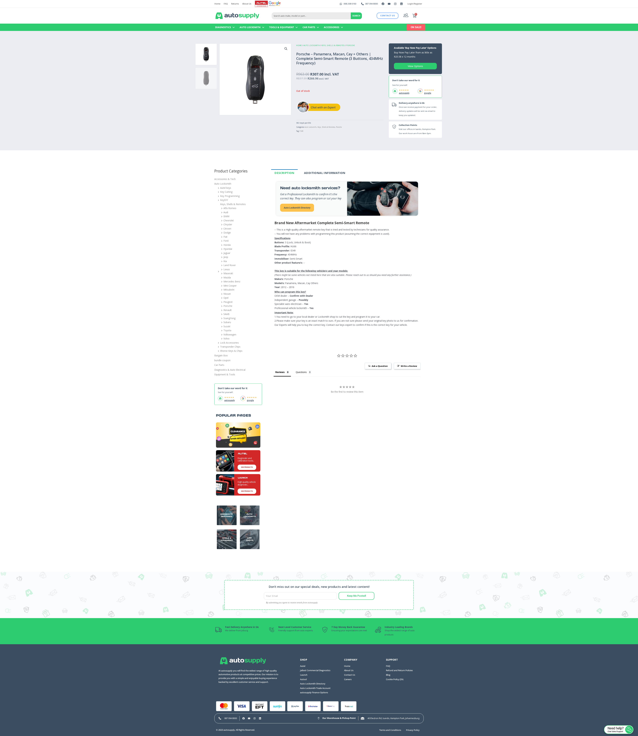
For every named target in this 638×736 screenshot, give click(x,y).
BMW (226, 216)
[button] (286, 49)
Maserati (228, 273)
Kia (225, 261)
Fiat (225, 236)
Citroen (227, 228)
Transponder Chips (230, 346)
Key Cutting (226, 191)
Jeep (225, 257)
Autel (302, 666)
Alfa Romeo (229, 208)
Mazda (227, 277)
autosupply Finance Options (314, 692)
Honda (227, 244)
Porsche (350, 45)
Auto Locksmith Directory (297, 207)
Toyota (227, 330)
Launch (303, 674)
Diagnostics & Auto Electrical (229, 369)
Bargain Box (221, 355)
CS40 (301, 131)
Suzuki (226, 326)
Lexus (226, 269)
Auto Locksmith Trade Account (315, 688)
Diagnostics (223, 27)
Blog (388, 674)
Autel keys (225, 187)
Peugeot (228, 301)
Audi (225, 212)
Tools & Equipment (281, 27)
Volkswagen (229, 334)
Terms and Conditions (390, 730)
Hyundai (227, 248)
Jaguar (226, 253)
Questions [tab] (301, 372)
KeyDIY (224, 200)
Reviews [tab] (280, 372)
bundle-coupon (222, 360)
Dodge (227, 232)
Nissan (227, 293)
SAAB (226, 314)
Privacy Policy (413, 730)
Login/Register (414, 3)
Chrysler (227, 224)
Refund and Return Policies (399, 670)
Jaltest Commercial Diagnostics (315, 670)
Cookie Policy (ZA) (394, 679)
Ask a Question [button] (380, 366)
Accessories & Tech (225, 179)
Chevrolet (228, 220)
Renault (227, 310)
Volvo (226, 338)
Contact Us (349, 674)
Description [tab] (284, 173)
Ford (225, 240)
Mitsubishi (228, 289)
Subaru (227, 322)
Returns (235, 3)
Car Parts (309, 27)
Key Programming (230, 196)
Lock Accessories (229, 342)
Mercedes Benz (231, 281)
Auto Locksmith (250, 27)
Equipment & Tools (224, 374)
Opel (225, 297)
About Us (246, 3)
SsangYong (229, 318)
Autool (303, 679)
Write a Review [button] (409, 366)
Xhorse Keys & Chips (231, 350)
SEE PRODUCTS (247, 467)
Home (217, 3)
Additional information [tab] (324, 173)
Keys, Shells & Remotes (333, 45)
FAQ (226, 3)
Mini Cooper (230, 285)
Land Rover (229, 265)
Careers (348, 679)
